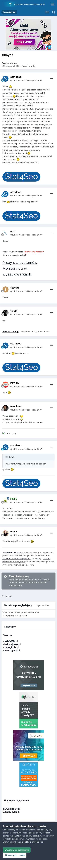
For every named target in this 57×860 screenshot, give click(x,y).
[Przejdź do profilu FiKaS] (5, 501)
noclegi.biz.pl (11, 647)
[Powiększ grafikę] (10, 86)
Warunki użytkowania (13, 842)
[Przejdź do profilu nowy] (5, 533)
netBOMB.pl (10, 641)
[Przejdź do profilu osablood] (5, 408)
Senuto (7, 635)
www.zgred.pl (11, 650)
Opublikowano (26, 80)
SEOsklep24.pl (11, 808)
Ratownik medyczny (13, 552)
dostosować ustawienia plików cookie (21, 836)
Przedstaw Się (29, 66)
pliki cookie (42, 829)
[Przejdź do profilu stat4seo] (5, 79)
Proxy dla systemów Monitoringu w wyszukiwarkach (19, 268)
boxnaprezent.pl (10, 331)
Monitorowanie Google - (23, 252)
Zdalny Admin (11, 811)
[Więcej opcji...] (51, 78)
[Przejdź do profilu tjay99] (5, 313)
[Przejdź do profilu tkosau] (5, 289)
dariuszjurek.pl (12, 644)
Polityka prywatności (33, 842)
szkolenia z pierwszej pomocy (16, 558)
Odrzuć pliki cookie (15, 855)
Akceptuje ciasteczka (18, 850)
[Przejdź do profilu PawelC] (5, 385)
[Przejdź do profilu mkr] (5, 233)
